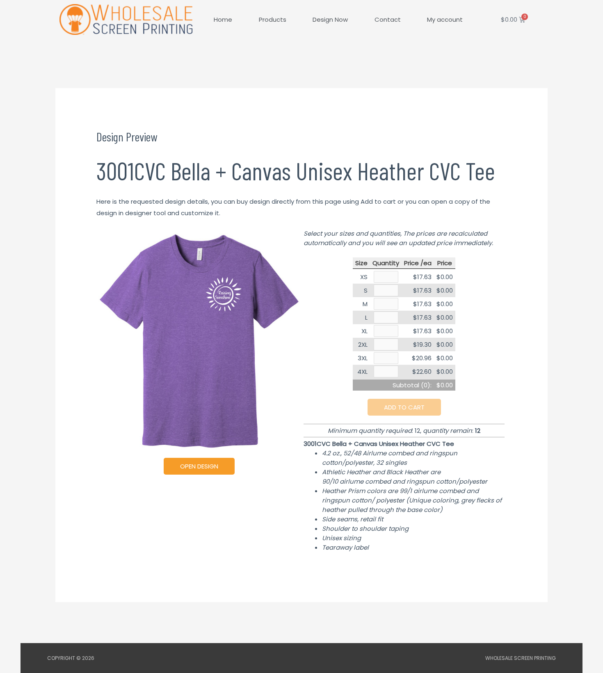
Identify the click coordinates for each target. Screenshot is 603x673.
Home (223, 19)
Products (272, 19)
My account (445, 19)
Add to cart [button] (404, 407)
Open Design (199, 466)
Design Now (330, 19)
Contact (388, 19)
